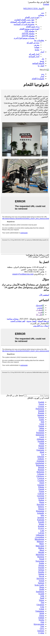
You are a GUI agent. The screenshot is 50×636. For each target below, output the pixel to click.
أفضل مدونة (31, 321)
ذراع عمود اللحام (32, 27)
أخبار (42, 52)
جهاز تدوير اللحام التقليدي (24, 20)
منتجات (41, 15)
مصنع (37, 50)
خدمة (42, 61)
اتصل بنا (41, 66)
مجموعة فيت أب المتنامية (24, 24)
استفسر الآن (44, 295)
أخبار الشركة (34, 54)
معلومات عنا (39, 40)
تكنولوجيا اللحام (38, 79)
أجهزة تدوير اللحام (32, 17)
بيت (42, 13)
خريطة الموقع (43, 321)
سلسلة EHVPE (28, 36)
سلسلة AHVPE (28, 33)
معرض (36, 45)
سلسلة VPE (29, 31)
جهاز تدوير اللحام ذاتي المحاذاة (22, 22)
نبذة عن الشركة (33, 43)
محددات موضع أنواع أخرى (24, 38)
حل (43, 59)
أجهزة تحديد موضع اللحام (29, 29)
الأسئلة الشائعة (38, 63)
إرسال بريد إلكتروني (41, 326)
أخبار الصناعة (34, 56)
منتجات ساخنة (13, 319)
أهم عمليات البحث (17, 321)
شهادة (36, 47)
